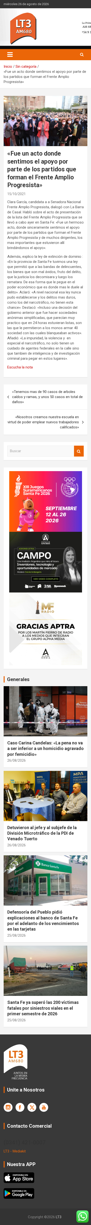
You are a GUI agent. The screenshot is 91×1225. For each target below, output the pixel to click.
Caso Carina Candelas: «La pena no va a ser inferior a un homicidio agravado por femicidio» (45, 748)
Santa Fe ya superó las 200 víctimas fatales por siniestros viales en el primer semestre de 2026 (43, 1008)
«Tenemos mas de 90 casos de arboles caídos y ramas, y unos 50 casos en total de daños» (47, 397)
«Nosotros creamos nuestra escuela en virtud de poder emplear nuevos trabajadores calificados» (43, 422)
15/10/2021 (16, 194)
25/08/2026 (16, 935)
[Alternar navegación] (10, 54)
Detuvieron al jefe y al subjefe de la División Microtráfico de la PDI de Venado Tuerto (42, 833)
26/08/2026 (16, 760)
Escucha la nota (20, 367)
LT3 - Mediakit (15, 1151)
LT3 (58, 1217)
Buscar (79, 451)
